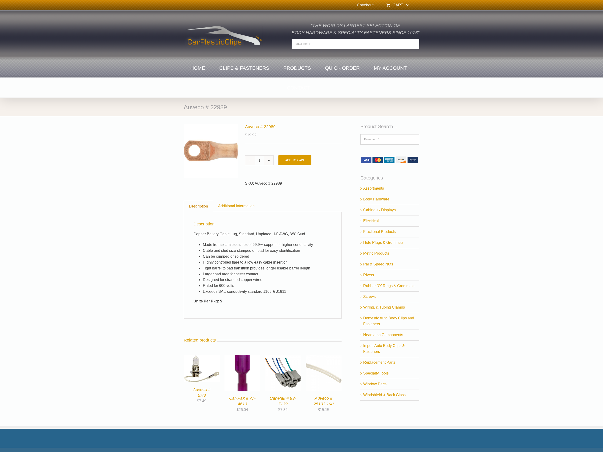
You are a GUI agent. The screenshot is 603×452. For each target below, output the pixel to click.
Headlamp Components (383, 335)
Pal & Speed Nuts (378, 264)
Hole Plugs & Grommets (383, 242)
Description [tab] (198, 206)
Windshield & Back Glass (384, 395)
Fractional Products (379, 232)
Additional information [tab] (236, 206)
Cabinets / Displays (379, 210)
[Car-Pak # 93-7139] (283, 358)
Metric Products (376, 253)
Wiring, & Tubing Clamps (384, 307)
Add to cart (295, 160)
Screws (369, 297)
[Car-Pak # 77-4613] (242, 358)
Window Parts (375, 384)
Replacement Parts (379, 362)
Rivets (368, 275)
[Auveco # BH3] (202, 358)
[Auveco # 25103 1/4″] (324, 358)
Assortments (373, 188)
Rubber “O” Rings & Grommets (388, 286)
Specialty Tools (376, 373)
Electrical (371, 221)
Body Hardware (376, 199)
